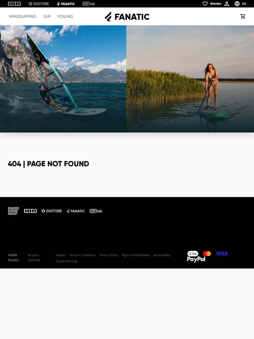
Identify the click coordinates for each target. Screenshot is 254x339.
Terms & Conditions (82, 255)
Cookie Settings (67, 261)
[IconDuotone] (39, 3)
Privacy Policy (109, 255)
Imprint (60, 255)
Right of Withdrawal (136, 255)
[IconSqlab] (89, 3)
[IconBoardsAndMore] (13, 211)
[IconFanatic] (66, 3)
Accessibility (162, 255)
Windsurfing (22, 16)
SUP (47, 16)
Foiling (65, 16)
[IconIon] (14, 3)
